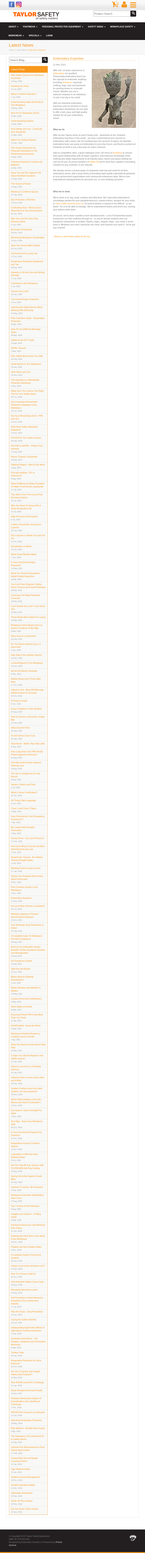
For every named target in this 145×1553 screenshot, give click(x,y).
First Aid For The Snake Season (26, 439)
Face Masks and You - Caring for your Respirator (26, 132)
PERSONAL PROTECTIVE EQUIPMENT (62, 26)
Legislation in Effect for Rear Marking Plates (24, 1157)
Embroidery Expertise (21, 899)
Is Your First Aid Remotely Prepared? (23, 565)
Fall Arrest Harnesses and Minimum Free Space (28, 1228)
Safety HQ (94, 162)
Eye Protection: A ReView (23, 201)
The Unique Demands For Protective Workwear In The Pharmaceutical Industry (24, 152)
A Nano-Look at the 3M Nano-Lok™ (28, 1267)
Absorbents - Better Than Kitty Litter (28, 745)
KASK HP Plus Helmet (21, 1502)
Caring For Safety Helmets (23, 1321)
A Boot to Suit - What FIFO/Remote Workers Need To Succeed (27, 693)
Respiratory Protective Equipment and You (27, 264)
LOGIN (49, 35)
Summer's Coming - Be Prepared (27, 1188)
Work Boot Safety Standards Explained (24, 430)
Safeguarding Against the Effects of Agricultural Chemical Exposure (27, 1330)
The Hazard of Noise (21, 185)
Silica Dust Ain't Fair (20, 729)
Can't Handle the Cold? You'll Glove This (28, 609)
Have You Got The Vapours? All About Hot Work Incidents (26, 176)
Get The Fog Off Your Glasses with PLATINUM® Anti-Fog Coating (27, 1168)
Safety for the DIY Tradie (22, 341)
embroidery (58, 73)
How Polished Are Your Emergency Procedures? (28, 819)
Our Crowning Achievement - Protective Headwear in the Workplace (25, 406)
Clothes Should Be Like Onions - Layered (26, 527)
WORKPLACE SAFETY (122, 26)
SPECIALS (34, 35)
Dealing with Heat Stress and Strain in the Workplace (28, 1239)
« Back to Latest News (63, 236)
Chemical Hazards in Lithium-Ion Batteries (26, 165)
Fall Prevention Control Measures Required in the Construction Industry (27, 1302)
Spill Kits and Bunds (20, 970)
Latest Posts (18, 69)
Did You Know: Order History (24, 1510)
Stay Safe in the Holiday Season (26, 656)
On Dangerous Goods (21, 962)
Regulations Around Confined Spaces (25, 1146)
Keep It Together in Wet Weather (26, 710)
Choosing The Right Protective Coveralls (25, 598)
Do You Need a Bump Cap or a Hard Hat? (26, 647)
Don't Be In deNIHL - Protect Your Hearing (27, 449)
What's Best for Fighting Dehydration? (22, 980)
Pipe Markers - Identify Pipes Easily (28, 1429)
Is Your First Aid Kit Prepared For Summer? (26, 1135)
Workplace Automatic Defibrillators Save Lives (27, 1198)
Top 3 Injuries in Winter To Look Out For (28, 538)
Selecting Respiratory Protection (26, 1421)
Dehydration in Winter (21, 548)
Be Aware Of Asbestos (21, 231)
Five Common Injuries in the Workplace (24, 890)
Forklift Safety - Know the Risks (25, 1027)
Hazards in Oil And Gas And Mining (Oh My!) (28, 275)
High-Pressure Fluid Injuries (24, 518)
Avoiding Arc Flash (20, 87)
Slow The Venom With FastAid (25, 247)
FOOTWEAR (29, 26)
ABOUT (12, 26)
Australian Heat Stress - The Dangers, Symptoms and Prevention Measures (28, 1343)
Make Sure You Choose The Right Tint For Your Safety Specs (27, 394)
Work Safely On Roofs (21, 1008)
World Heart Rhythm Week (23, 555)
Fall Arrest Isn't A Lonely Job (24, 255)
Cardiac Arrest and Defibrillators (26, 1000)
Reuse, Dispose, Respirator (24, 458)
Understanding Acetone (22, 122)
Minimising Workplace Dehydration (28, 239)
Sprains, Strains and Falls (23, 786)
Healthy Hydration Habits (23, 1486)
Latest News (21, 50)
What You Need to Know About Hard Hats (28, 1047)
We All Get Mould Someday (24, 672)
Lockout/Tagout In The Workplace (27, 664)
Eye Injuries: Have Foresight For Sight (26, 1113)
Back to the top (83, 236)
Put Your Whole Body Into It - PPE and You (27, 419)
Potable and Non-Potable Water (26, 1248)
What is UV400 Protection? (24, 95)
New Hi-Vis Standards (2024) (25, 114)
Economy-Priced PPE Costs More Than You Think (27, 1017)
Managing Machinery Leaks (24, 1291)
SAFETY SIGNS (96, 26)
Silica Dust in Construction (23, 637)
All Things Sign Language (23, 802)
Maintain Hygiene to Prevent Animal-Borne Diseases (24, 917)
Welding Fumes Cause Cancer (25, 869)
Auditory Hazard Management (25, 1478)
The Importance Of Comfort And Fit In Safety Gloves (27, 1439)
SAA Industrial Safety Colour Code (27, 1283)
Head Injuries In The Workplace (26, 365)
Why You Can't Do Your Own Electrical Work (24, 221)
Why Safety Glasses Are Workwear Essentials (27, 78)
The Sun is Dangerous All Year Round (25, 776)
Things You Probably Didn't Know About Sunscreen (27, 879)
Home (11, 50)
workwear (67, 82)
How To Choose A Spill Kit (23, 1275)
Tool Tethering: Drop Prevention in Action (27, 928)
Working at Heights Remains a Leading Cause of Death (25, 1036)
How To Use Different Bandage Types (26, 332)
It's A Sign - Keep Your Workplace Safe (27, 1124)
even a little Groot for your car (69, 203)
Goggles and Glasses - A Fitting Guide (26, 1217)
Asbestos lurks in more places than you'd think (27, 1080)
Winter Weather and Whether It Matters (25, 991)
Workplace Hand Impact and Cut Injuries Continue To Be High (26, 628)
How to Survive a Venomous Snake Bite (28, 720)
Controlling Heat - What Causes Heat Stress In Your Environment (26, 210)
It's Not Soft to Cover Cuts (23, 737)
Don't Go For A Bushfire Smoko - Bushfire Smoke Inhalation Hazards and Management (28, 951)
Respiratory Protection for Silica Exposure (26, 1363)
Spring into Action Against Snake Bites (26, 1179)
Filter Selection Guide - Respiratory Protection (28, 321)
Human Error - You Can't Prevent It (27, 839)
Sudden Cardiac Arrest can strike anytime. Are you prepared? (26, 1091)
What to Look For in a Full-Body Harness (26, 1069)
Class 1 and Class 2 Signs (23, 809)
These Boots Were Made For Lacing (28, 618)
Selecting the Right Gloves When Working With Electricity (27, 310)
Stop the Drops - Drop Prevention (27, 1313)
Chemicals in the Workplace (24, 284)
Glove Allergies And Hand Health (26, 1391)
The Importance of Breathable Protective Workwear (25, 383)
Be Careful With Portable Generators (23, 830)
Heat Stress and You (21, 373)
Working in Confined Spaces (24, 193)
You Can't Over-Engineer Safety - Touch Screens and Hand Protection (28, 587)
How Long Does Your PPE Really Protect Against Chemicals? (27, 754)
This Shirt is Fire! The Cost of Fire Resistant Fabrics (27, 497)
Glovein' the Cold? (20, 292)
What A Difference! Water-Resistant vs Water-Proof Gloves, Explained (27, 486)
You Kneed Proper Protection (25, 300)
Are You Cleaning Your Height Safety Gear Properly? (25, 1374)
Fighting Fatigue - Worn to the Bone (28, 466)
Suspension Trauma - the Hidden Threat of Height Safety (27, 860)
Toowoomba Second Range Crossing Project (24, 1461)
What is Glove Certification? (24, 794)
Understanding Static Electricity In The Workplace (27, 105)
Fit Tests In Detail (19, 702)
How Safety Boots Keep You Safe (27, 357)
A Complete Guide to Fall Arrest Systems (26, 1258)
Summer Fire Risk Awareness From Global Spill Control (28, 1450)
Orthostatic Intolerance (22, 1494)
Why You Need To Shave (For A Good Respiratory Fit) (26, 508)
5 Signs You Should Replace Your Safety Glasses (27, 1058)
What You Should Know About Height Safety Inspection (25, 576)
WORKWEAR (15, 35)
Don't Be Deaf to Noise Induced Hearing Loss (26, 765)
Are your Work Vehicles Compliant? (28, 907)
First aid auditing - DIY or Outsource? (23, 475)
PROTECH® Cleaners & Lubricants (28, 1413)
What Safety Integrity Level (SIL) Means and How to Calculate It (26, 1102)
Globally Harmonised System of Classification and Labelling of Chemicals (26, 1402)
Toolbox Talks (17, 1354)
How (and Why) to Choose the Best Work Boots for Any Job (28, 849)
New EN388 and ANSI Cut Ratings (27, 1384)
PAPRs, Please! (18, 349)
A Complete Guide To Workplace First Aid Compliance (26, 939)
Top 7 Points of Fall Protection (25, 1207)
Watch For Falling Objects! (23, 141)
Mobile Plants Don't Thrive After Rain (26, 682)
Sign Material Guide (20, 1470)
